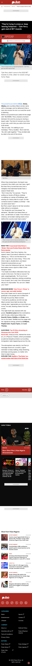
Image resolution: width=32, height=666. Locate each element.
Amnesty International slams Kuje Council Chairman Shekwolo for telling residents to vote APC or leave (19, 557)
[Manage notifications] (28, 663)
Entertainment (7, 6)
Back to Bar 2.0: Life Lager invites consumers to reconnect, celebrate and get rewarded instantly (19, 566)
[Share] (28, 36)
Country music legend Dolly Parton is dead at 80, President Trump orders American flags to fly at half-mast (19, 538)
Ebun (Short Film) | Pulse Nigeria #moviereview (13, 452)
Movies (13, 6)
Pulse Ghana (4, 644)
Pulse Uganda (22, 647)
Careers (20, 617)
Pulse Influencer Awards (23, 632)
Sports (20, 614)
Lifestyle (11, 563)
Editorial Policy (22, 628)
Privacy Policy (5, 637)
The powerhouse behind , (12, 104)
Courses (20, 620)
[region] (16, 469)
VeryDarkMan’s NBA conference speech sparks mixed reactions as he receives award (19, 548)
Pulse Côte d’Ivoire (4, 651)
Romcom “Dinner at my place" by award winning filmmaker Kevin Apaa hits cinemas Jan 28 (8, 473)
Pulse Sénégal (22, 644)
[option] (8, 470)
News (10, 553)
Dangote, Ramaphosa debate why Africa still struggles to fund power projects (19, 585)
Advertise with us (6, 631)
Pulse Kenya (4, 647)
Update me (5, 395)
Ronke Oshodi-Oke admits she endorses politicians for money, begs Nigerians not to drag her (19, 576)
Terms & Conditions (7, 634)
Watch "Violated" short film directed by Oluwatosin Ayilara (20, 473)
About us (3, 628)
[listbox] (16, 469)
